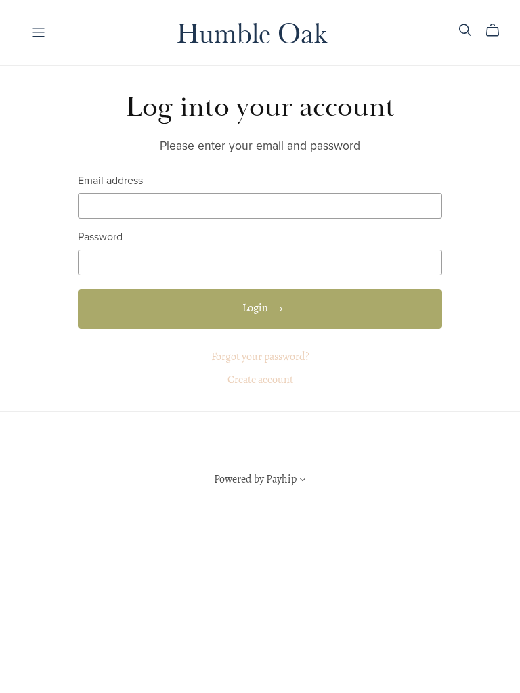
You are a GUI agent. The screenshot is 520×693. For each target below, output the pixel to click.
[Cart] (498, 30)
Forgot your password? (260, 357)
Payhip (281, 479)
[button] (303, 482)
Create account (260, 380)
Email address (110, 181)
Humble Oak (252, 32)
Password (100, 237)
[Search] (465, 30)
